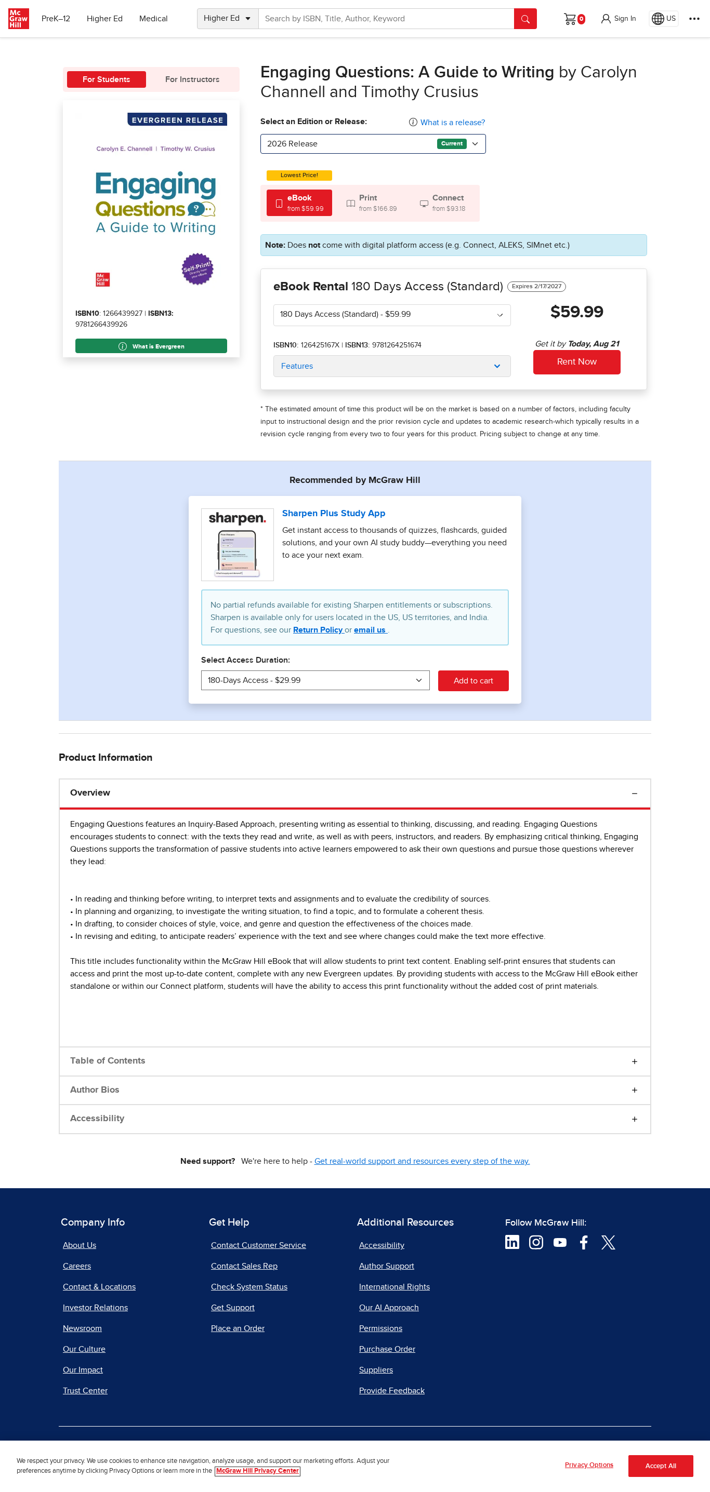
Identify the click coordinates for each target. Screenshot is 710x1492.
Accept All (661, 1466)
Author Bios (95, 1090)
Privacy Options (589, 1465)
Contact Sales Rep (244, 1266)
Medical (153, 19)
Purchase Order (387, 1349)
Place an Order (238, 1328)
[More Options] (694, 18)
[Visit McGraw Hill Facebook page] (584, 1242)
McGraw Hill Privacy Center (257, 1471)
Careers (77, 1266)
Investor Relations (95, 1307)
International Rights (394, 1287)
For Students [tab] (106, 79)
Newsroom (82, 1328)
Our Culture (84, 1349)
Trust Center (85, 1391)
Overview (90, 793)
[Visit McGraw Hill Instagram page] (536, 1242)
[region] (355, 1466)
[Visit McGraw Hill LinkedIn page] (512, 1242)
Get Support (233, 1307)
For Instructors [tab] (192, 79)
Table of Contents (108, 1061)
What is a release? (452, 122)
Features (297, 366)
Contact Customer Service (258, 1245)
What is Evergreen (158, 347)
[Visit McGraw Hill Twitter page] (608, 1242)
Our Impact (83, 1370)
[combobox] (373, 144)
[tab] (299, 203)
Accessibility (97, 1118)
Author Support (386, 1266)
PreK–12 (56, 19)
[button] (618, 18)
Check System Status (249, 1287)
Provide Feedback (392, 1391)
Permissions (380, 1328)
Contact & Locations (99, 1287)
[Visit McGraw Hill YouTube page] (560, 1242)
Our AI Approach (389, 1307)
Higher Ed (105, 19)
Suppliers (376, 1370)
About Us (79, 1245)
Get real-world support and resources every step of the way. (422, 1161)
